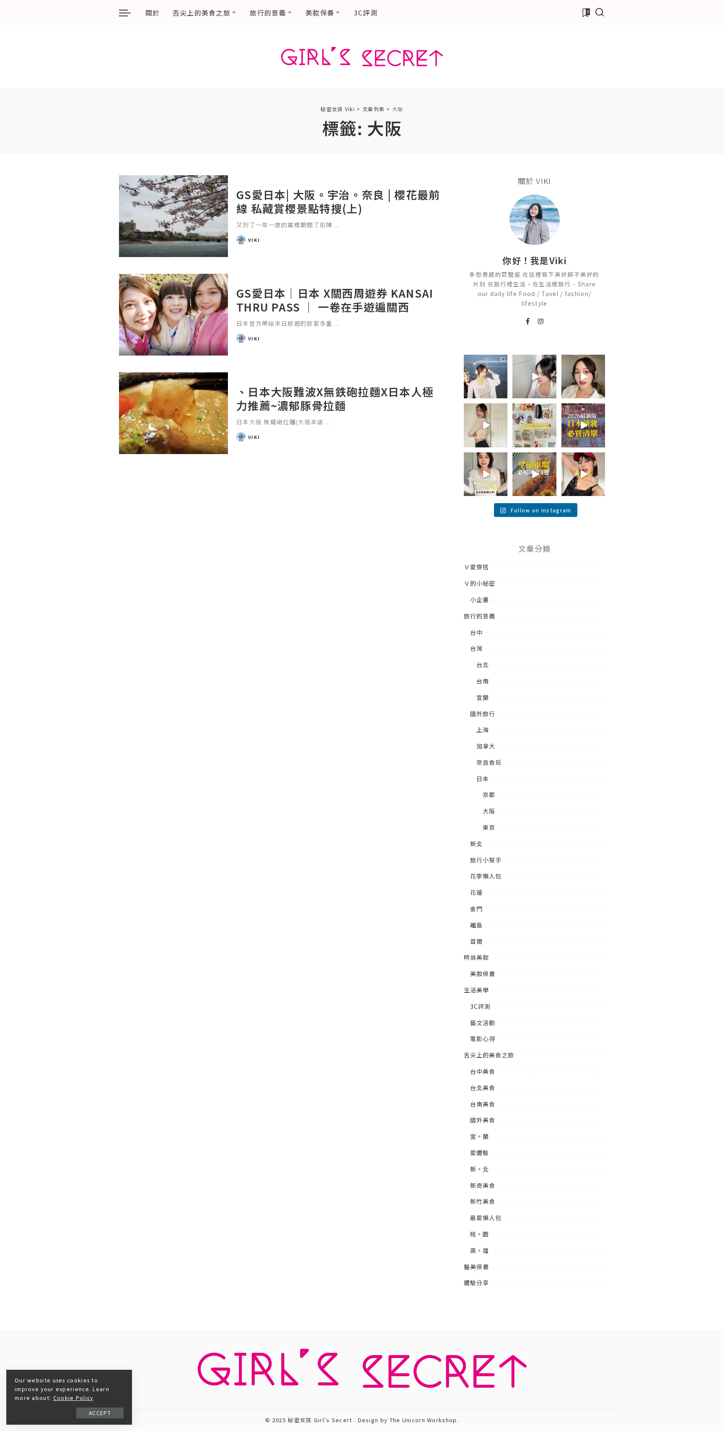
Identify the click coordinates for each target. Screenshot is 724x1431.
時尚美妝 (476, 957)
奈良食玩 (489, 762)
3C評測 (480, 1006)
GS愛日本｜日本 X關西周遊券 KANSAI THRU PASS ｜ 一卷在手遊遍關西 (335, 299)
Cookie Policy (73, 1398)
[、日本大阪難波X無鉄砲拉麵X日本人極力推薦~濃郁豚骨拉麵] (173, 413)
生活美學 (476, 990)
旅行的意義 (479, 616)
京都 (489, 794)
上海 (482, 729)
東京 (489, 827)
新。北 (479, 1169)
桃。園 (479, 1234)
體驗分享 (476, 1282)
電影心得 (482, 1038)
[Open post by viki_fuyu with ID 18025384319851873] (485, 474)
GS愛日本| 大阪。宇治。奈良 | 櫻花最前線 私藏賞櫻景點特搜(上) (338, 201)
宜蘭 (482, 697)
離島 (476, 925)
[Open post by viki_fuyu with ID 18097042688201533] (534, 425)
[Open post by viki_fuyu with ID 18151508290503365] (583, 425)
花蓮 (476, 892)
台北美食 (482, 1087)
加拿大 (485, 746)
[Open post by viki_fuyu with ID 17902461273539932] (485, 425)
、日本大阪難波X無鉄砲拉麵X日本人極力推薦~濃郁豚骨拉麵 (335, 398)
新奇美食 (482, 1185)
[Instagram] (541, 321)
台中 (476, 632)
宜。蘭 (479, 1136)
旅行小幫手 (486, 860)
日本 (482, 778)
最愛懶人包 (486, 1217)
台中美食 (482, 1071)
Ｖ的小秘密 (479, 583)
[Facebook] (528, 321)
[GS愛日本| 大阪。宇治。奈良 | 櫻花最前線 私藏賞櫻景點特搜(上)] (173, 216)
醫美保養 (476, 1266)
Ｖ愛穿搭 (476, 567)
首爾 (476, 941)
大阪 (489, 811)
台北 (482, 664)
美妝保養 (482, 973)
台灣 (476, 648)
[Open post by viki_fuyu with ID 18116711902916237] (583, 474)
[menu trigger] (129, 12)
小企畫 (479, 599)
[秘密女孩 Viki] (362, 56)
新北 (476, 843)
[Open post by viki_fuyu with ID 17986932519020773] (534, 376)
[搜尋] (600, 12)
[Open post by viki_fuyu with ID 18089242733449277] (583, 376)
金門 (476, 908)
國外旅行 (482, 713)
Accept (100, 1412)
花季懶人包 (486, 876)
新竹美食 (482, 1201)
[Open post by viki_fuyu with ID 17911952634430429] (534, 474)
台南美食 (482, 1104)
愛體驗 (479, 1152)
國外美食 (482, 1120)
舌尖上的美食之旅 (489, 1055)
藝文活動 (482, 1022)
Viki (254, 239)
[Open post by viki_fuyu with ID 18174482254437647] (485, 376)
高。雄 (479, 1250)
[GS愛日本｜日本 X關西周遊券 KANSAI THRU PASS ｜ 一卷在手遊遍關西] (173, 315)
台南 (482, 681)
